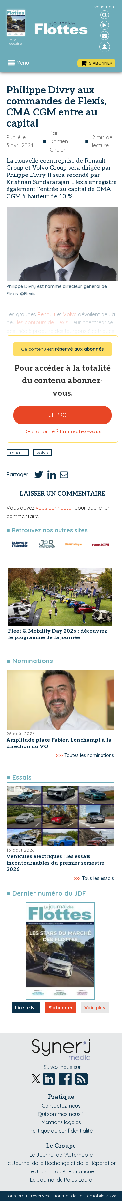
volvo (42, 452)
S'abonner (60, 1007)
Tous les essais (98, 878)
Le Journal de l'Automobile (61, 1154)
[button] (96, 63)
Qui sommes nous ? (61, 1114)
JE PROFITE (62, 415)
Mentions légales (61, 1122)
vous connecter (54, 507)
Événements (105, 7)
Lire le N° (26, 1007)
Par (59, 141)
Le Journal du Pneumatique (61, 1171)
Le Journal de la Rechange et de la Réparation (61, 1163)
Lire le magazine (14, 42)
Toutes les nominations (89, 755)
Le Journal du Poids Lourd (61, 1179)
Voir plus (94, 1007)
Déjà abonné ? (62, 431)
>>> (59, 755)
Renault (17, 452)
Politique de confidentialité (61, 1130)
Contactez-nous (61, 1105)
